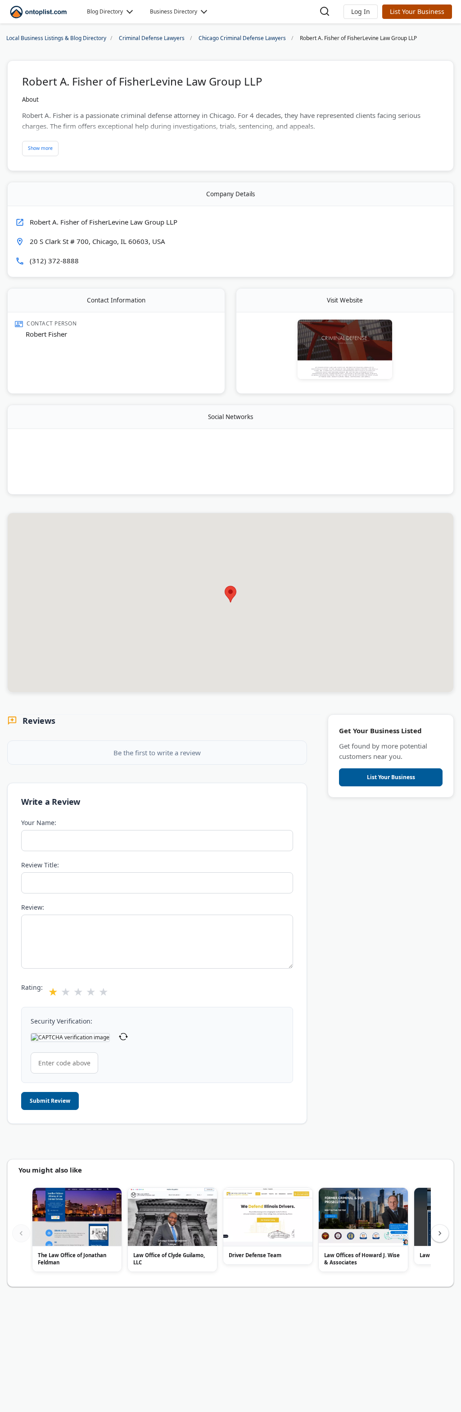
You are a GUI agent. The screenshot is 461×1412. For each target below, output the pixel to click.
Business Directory (173, 11)
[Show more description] (40, 148)
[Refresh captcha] (123, 1038)
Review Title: (40, 865)
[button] (360, 12)
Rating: (32, 987)
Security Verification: (61, 1021)
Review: (32, 907)
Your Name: (38, 822)
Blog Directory (105, 11)
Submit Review (50, 1101)
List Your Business (417, 11)
